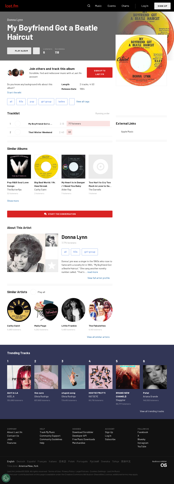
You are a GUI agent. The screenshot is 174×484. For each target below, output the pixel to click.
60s (21, 101)
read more (92, 271)
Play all (41, 292)
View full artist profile (99, 277)
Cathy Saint (40, 189)
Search (89, 5)
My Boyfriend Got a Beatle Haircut (47, 123)
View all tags (82, 101)
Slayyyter (120, 399)
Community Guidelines (51, 439)
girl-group (89, 251)
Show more (13, 200)
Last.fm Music (113, 471)
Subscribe (110, 439)
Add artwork (141, 81)
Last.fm (15, 5)
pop (32, 101)
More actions (36, 50)
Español (31, 461)
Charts (125, 5)
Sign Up (162, 5)
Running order (102, 113)
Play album (21, 50)
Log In (144, 5)
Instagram (143, 442)
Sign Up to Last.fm (99, 72)
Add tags (72, 101)
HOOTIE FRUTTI (97, 392)
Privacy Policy (68, 471)
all (11, 101)
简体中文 (126, 461)
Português (82, 461)
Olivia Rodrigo (41, 396)
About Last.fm (14, 432)
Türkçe (115, 461)
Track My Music (47, 432)
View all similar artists (98, 336)
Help (42, 442)
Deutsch (21, 461)
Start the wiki (14, 92)
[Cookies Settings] (6, 478)
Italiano (53, 461)
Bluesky (141, 439)
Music (98, 5)
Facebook (143, 432)
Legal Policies (82, 471)
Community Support (50, 435)
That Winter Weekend (40, 132)
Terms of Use (54, 471)
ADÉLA (10, 396)
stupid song (68, 392)
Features (11, 442)
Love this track (24, 123)
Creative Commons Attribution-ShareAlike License (88, 474)
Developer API (79, 435)
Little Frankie (69, 325)
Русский (94, 461)
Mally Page (40, 325)
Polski (71, 461)
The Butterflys (14, 189)
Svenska (105, 461)
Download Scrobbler (82, 432)
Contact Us (13, 435)
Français (42, 461)
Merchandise (78, 442)
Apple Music (127, 131)
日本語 (62, 461)
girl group (46, 101)
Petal (146, 392)
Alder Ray (66, 189)
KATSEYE (93, 396)
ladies (61, 101)
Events (112, 5)
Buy (11, 174)
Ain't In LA (12, 392)
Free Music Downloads (83, 439)
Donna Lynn (74, 237)
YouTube (142, 446)
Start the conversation (62, 214)
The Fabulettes (97, 325)
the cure (39, 392)
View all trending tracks (152, 411)
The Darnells (95, 189)
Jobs (9, 439)
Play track (17, 123)
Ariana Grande (150, 396)
